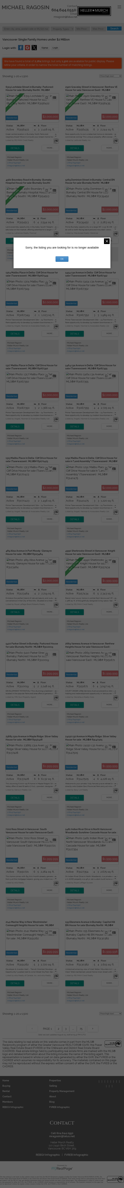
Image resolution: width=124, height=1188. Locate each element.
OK (62, 259)
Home (5, 1080)
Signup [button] (44, 48)
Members (7, 1102)
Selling (53, 1086)
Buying (6, 1086)
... (73, 1028)
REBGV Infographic (12, 1107)
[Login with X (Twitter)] (34, 49)
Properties (55, 1080)
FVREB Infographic (59, 1107)
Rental (6, 1091)
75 (81, 1028)
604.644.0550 (64, 10)
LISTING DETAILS (15, 148)
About (52, 1096)
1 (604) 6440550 (14, 163)
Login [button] (55, 48)
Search (114, 28)
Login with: (9, 48)
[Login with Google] (27, 49)
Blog (52, 1102)
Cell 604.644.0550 (62, 1133)
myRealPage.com (62, 1169)
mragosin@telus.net (65, 16)
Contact (6, 1096)
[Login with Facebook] (20, 49)
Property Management (61, 1091)
